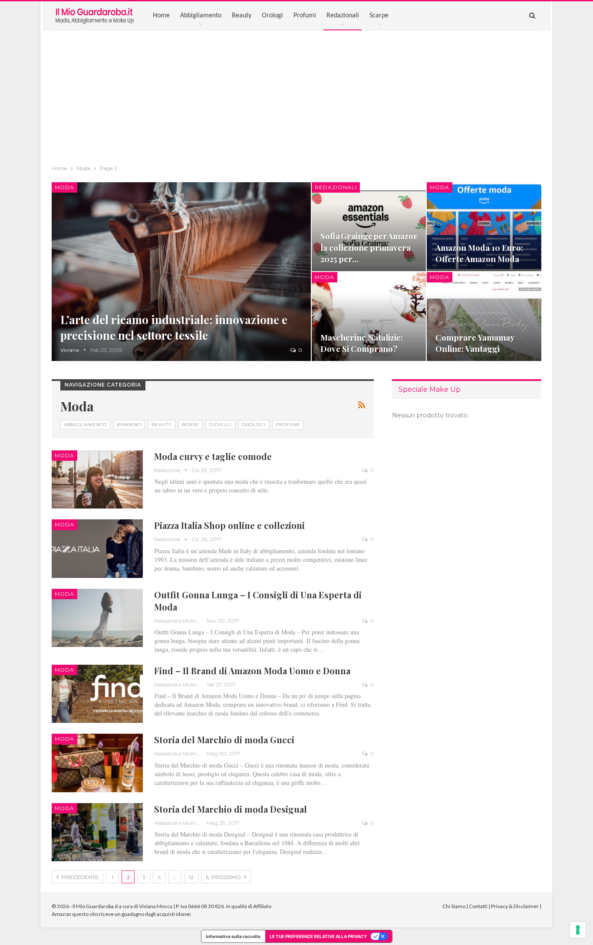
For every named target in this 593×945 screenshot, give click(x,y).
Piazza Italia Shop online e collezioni (229, 525)
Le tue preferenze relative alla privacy (318, 936)
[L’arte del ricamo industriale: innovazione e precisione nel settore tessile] (181, 271)
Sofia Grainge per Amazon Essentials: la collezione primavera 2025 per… (390, 247)
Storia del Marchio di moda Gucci (224, 739)
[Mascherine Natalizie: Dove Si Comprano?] (369, 316)
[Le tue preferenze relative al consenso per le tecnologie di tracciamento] (578, 930)
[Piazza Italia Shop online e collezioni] (97, 548)
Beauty (241, 15)
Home (161, 15)
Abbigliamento (200, 15)
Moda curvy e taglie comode (213, 456)
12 (191, 877)
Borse (190, 424)
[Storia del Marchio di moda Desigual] (97, 832)
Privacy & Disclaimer (515, 906)
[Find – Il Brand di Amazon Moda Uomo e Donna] (97, 694)
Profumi (304, 15)
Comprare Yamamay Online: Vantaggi (474, 343)
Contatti (478, 906)
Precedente (79, 877)
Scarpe (379, 15)
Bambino (129, 424)
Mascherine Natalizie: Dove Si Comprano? (361, 343)
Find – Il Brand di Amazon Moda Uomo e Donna (252, 670)
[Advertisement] (296, 95)
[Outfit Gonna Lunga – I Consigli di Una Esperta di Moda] (97, 618)
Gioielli (220, 424)
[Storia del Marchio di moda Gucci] (97, 763)
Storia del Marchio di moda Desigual (230, 809)
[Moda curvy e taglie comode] (97, 479)
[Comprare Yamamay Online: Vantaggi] (484, 316)
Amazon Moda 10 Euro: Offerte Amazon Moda (479, 253)
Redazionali (342, 15)
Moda (64, 187)
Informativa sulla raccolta (233, 936)
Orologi (272, 15)
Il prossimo (224, 877)
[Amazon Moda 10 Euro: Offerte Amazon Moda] (484, 227)
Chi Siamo (453, 906)
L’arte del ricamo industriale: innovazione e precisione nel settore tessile (173, 327)
